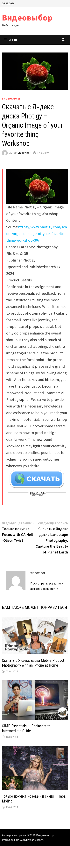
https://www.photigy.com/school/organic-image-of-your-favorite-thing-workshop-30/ (36, 233)
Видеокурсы (11, 98)
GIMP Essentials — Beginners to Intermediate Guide (26, 728)
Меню (13, 40)
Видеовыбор (27, 17)
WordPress (27, 840)
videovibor (24, 153)
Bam (40, 840)
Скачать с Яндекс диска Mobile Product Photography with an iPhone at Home (33, 663)
